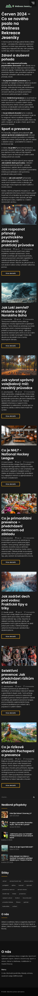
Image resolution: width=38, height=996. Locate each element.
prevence (22, 894)
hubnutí (21, 885)
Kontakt (20, 976)
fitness (18, 902)
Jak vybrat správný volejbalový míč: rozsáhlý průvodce (17, 384)
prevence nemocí (9, 889)
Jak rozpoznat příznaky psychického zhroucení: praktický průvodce (17, 237)
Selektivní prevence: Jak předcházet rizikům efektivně (17, 676)
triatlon (17, 898)
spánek (26, 902)
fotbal (14, 894)
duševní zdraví (7, 898)
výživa (14, 885)
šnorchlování (27, 898)
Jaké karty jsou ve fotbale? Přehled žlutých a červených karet (21, 836)
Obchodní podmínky (13, 973)
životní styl (6, 894)
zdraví (5, 881)
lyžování (29, 885)
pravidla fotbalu (8, 902)
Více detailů (11, 273)
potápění (5, 885)
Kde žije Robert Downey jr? (21, 813)
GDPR (15, 976)
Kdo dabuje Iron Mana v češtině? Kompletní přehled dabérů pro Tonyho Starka (21, 858)
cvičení (14, 906)
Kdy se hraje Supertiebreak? (21, 847)
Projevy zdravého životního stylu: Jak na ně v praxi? (21, 824)
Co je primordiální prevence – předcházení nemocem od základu (16, 526)
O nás (3, 973)
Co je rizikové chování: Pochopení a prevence (17, 751)
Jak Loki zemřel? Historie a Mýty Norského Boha (15, 311)
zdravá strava (22, 889)
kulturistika (6, 906)
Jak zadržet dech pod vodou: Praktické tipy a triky (15, 602)
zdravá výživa (28, 881)
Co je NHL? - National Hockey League (15, 454)
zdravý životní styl (15, 881)
